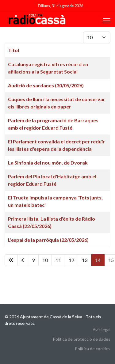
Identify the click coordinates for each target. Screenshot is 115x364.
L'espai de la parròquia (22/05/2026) (48, 240)
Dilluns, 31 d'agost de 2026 (60, 6)
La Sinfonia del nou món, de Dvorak (48, 162)
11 (58, 260)
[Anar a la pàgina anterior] (22, 260)
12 (71, 260)
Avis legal (101, 329)
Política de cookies (92, 348)
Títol (13, 50)
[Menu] (106, 21)
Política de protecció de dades (81, 339)
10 (45, 260)
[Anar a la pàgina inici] (11, 260)
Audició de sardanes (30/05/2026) (46, 85)
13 (84, 260)
